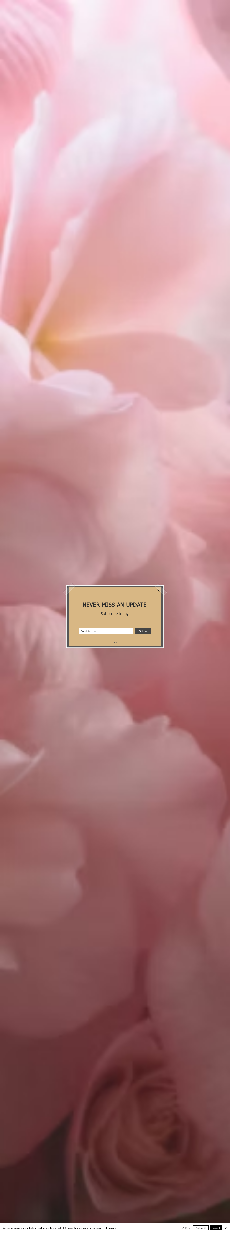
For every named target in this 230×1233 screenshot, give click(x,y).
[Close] (226, 1227)
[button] (158, 590)
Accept (216, 1228)
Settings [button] (186, 1228)
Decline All (201, 1228)
